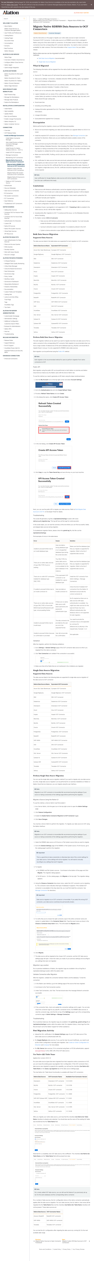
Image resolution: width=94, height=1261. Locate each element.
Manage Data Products (11, 99)
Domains (7, 45)
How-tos (6, 331)
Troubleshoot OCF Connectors (13, 203)
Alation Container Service (11, 124)
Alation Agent (8, 65)
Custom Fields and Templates (13, 292)
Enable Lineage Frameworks (12, 119)
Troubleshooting (9, 334)
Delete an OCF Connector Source (13, 182)
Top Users (7, 307)
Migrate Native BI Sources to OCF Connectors (15, 177)
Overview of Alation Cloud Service (14, 60)
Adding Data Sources (10, 210)
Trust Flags (7, 299)
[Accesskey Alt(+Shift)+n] (89, 1241)
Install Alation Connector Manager (13, 138)
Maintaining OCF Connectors (14, 157)
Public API (61, 351)
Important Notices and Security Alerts (13, 351)
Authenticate (8, 185)
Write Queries (8, 247)
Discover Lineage (9, 254)
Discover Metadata (10, 188)
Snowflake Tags (9, 304)
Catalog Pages (8, 38)
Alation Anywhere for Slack (12, 78)
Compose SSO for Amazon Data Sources (13, 213)
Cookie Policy (57, 1249)
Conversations (8, 43)
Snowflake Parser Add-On (12, 348)
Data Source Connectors (11, 190)
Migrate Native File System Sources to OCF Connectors (15, 173)
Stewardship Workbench (11, 284)
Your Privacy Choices (78, 1249)
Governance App (9, 274)
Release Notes (8, 340)
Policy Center (8, 276)
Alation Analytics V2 (10, 121)
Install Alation (8, 108)
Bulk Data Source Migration (47, 58)
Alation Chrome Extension (11, 83)
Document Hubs (9, 40)
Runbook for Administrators (12, 326)
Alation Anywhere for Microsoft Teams (13, 74)
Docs (34, 19)
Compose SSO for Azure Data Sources (13, 217)
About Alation (8, 26)
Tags (5, 302)
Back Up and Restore (10, 116)
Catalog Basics (8, 35)
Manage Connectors (12, 155)
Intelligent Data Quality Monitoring (14, 263)
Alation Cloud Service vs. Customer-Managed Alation (12, 29)
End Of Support (8, 345)
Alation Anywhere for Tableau (13, 80)
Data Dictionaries (9, 271)
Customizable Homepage (11, 316)
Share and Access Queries (12, 244)
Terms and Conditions (45, 1249)
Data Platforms (8, 201)
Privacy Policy (66, 1249)
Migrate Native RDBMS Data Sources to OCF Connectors (16, 165)
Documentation (8, 289)
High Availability (9, 111)
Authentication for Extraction (12, 221)
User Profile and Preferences (12, 33)
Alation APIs (7, 329)
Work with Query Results (11, 252)
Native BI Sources (9, 226)
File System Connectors (11, 196)
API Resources (8, 234)
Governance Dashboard (11, 281)
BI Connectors (8, 193)
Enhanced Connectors (10, 358)
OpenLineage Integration (11, 67)
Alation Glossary (9, 51)
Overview (7, 130)
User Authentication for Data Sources (12, 240)
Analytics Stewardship (10, 286)
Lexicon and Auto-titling (11, 297)
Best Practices (8, 48)
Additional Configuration (11, 321)
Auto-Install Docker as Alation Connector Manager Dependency (14, 144)
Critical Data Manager (10, 266)
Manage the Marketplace (11, 97)
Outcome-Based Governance (13, 268)
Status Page (7, 57)
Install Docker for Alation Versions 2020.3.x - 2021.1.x (14, 149)
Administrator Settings (10, 318)
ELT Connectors (9, 198)
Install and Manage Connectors (14, 135)
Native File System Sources (12, 228)
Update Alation (8, 113)
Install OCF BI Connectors (13, 152)
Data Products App (9, 94)
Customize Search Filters (11, 323)
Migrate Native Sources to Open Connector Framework (15, 161)
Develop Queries (9, 249)
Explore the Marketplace (11, 102)
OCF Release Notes (10, 133)
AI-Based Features (9, 261)
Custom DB (7, 223)
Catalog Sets (8, 294)
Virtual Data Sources (10, 231)
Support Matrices (9, 343)
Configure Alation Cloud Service (13, 62)
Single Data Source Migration (47, 62)
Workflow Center (9, 279)
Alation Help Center (12, 4)
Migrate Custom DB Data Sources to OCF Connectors (15, 169)
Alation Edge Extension (11, 86)
